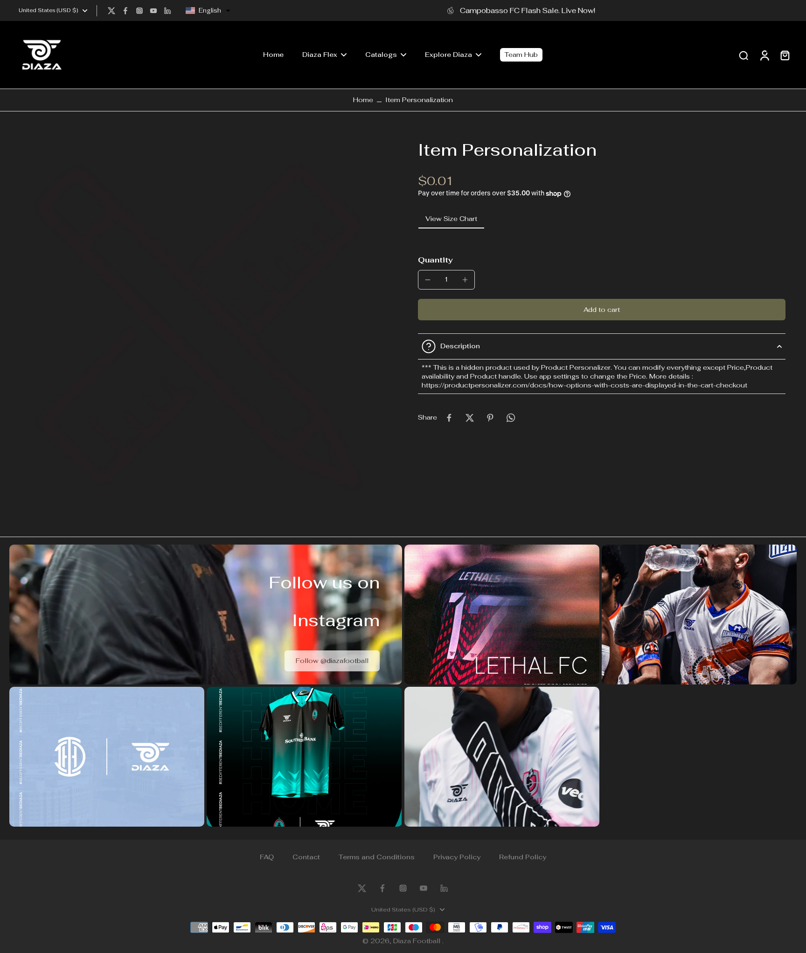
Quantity (435, 260)
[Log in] (764, 54)
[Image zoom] (198, 328)
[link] (332, 660)
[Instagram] (139, 10)
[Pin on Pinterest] (490, 417)
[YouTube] (153, 10)
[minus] (427, 280)
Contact (306, 857)
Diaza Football (417, 941)
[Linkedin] (167, 10)
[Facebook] (125, 10)
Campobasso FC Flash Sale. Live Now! (527, 10)
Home (363, 100)
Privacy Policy (456, 857)
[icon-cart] (784, 55)
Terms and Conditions (377, 857)
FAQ (267, 857)
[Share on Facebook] (449, 417)
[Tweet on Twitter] (469, 417)
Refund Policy (522, 857)
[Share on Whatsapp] (510, 417)
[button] (208, 10)
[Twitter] (111, 10)
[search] (743, 55)
